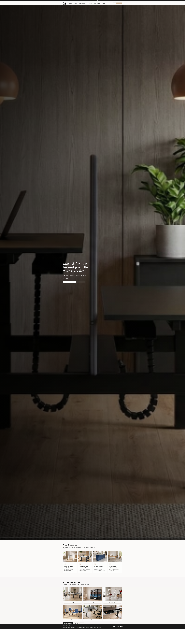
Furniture (70, 3)
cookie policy (93, 627)
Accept (122, 626)
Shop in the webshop (78, 623)
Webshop (75, 3)
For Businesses (89, 3)
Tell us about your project (69, 282)
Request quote (119, 3)
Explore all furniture (67, 623)
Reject (114, 626)
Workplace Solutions (82, 3)
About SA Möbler (97, 3)
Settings (118, 626)
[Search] (109, 3)
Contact (103, 3)
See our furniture (80, 282)
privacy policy (99, 627)
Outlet (114, 3)
